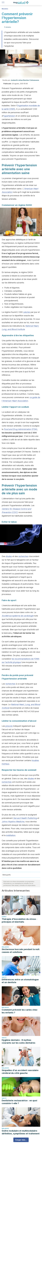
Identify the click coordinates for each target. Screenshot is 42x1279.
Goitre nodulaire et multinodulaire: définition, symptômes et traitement (21, 1132)
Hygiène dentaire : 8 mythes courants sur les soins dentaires (18, 1041)
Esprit (4, 917)
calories (26, 312)
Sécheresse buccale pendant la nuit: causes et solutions (21, 950)
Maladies (5, 9)
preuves (9, 726)
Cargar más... (21, 1140)
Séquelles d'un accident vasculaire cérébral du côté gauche (20, 1071)
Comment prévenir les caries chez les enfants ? (19, 1011)
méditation (10, 835)
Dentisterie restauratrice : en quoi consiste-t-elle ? (19, 1102)
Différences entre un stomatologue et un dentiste (20, 981)
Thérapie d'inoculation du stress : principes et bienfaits (19, 920)
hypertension (9, 116)
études (9, 556)
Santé (4, 977)
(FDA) (20, 429)
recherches (23, 556)
